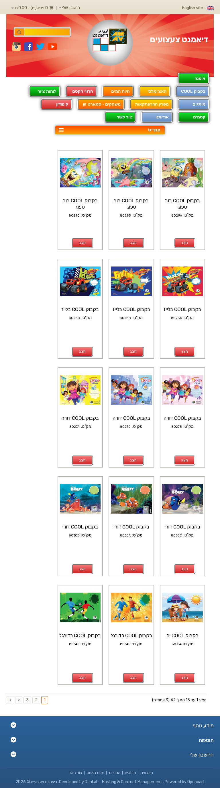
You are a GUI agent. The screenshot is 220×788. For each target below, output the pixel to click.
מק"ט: (188, 215)
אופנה (200, 78)
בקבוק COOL (193, 91)
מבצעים (147, 772)
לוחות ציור (47, 91)
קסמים (199, 117)
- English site (194, 7)
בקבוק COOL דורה (182, 418)
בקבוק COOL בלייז (182, 309)
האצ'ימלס (157, 91)
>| (10, 700)
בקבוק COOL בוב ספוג (182, 204)
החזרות (114, 772)
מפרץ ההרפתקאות (152, 104)
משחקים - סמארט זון (102, 104)
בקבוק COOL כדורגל (131, 635)
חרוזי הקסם (82, 91)
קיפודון (62, 104)
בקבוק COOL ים (182, 635)
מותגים (198, 104)
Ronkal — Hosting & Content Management (124, 781)
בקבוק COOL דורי (182, 527)
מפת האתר (95, 772)
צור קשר (75, 772)
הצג (184, 242)
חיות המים (120, 91)
